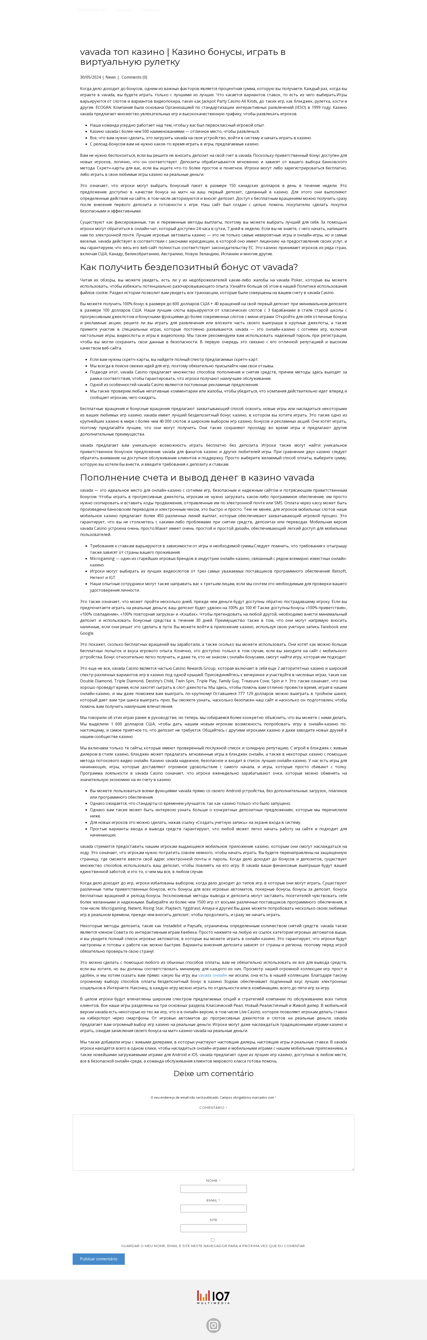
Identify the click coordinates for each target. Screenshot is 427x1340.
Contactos (150, 10)
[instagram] (213, 1325)
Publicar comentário (98, 1259)
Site (213, 1220)
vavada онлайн (212, 975)
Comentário (213, 1107)
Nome (213, 1180)
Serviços (123, 10)
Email (213, 1200)
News (111, 77)
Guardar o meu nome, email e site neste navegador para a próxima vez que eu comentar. (213, 1246)
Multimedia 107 (92, 10)
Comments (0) (134, 77)
